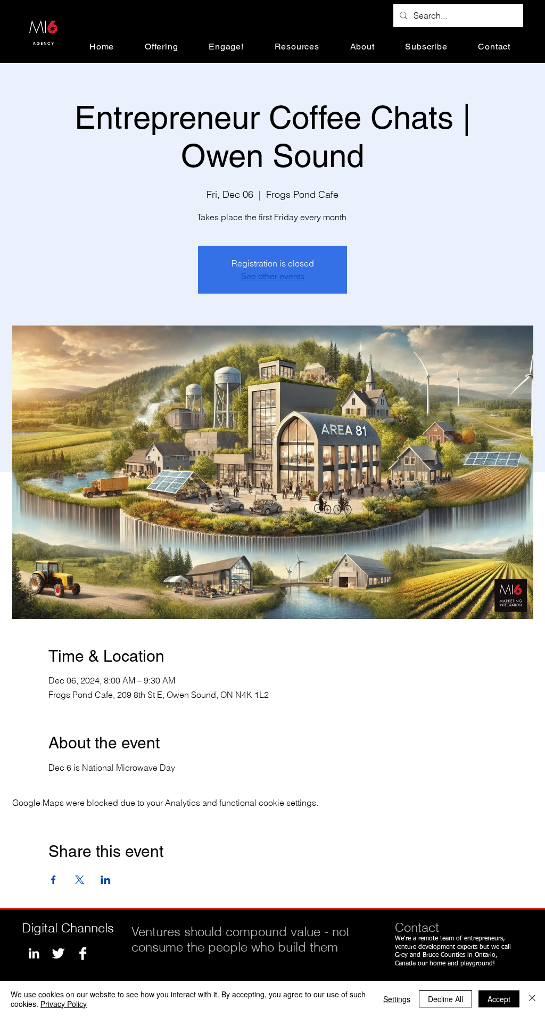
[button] (161, 46)
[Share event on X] (80, 880)
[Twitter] (58, 953)
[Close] (532, 998)
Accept (499, 999)
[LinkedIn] (34, 953)
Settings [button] (396, 999)
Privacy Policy (63, 1003)
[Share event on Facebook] (53, 880)
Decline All (445, 999)
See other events (272, 276)
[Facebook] (83, 953)
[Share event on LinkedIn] (106, 880)
